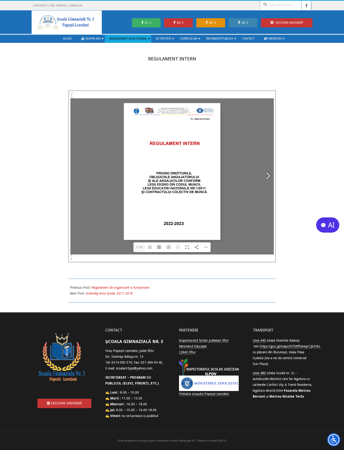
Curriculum (188, 38)
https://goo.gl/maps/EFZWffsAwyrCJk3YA (289, 346)
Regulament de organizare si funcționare (120, 287)
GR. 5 (244, 22)
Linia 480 (259, 373)
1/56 (139, 247)
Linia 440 (259, 340)
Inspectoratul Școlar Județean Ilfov (204, 340)
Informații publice (219, 38)
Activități (163, 38)
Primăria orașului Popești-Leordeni (204, 394)
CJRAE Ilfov (187, 352)
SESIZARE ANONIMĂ (289, 22)
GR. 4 (212, 22)
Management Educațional (128, 38)
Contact (248, 38)
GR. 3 (180, 22)
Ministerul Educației (193, 346)
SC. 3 (148, 22)
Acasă (67, 38)
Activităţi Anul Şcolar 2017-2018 (109, 293)
